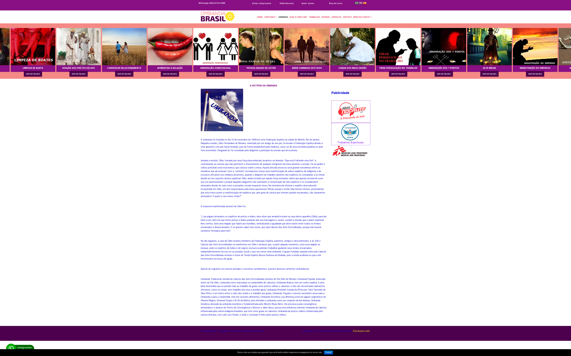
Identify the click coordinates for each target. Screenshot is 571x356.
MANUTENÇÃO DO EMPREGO (479, 68)
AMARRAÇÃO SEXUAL (524, 68)
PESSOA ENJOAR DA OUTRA (205, 68)
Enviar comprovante (261, 3)
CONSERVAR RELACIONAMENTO (68, 68)
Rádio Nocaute (287, 3)
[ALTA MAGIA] (433, 46)
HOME (260, 16)
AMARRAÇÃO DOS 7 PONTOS (387, 68)
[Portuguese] (357, 4)
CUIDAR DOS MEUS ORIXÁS (296, 68)
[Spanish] (365, 4)
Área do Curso (335, 3)
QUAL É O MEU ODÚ (298, 16)
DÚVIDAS (325, 16)
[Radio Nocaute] (350, 111)
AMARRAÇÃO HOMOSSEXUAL (159, 68)
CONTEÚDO (269, 16)
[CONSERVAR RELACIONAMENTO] (68, 46)
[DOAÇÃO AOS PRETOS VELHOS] (22, 46)
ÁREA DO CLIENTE (361, 16)
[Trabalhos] (350, 133)
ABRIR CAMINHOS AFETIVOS (251, 68)
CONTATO (347, 16)
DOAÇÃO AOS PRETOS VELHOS (22, 68)
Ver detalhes (22, 73)
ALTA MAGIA (433, 68)
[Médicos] (349, 151)
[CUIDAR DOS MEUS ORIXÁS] (296, 46)
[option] (22, 51)
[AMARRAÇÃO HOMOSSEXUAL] (159, 46)
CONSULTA (336, 16)
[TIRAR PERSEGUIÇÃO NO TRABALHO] (342, 46)
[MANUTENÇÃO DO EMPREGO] (479, 46)
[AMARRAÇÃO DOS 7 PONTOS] (387, 46)
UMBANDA (283, 16)
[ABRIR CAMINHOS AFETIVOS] (250, 46)
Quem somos (307, 3)
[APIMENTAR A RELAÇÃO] (113, 46)
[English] (361, 4)
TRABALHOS (314, 16)
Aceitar (328, 353)
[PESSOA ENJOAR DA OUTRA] (205, 46)
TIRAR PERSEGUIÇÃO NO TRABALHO (342, 68)
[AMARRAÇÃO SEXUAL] (524, 46)
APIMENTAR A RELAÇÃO (113, 68)
